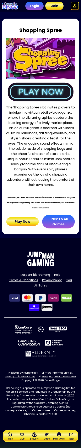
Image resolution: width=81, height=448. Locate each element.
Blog (69, 280)
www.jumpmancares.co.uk (59, 376)
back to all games (58, 222)
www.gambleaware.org (20, 376)
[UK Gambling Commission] (29, 343)
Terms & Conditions (23, 280)
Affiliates (40, 285)
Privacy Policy (52, 280)
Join (54, 6)
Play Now (22, 221)
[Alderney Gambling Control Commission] (41, 353)
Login (34, 6)
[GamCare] (23, 329)
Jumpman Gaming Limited (57, 388)
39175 (70, 395)
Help (57, 275)
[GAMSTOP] (58, 329)
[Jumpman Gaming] (40, 265)
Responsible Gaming (35, 275)
